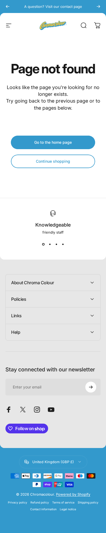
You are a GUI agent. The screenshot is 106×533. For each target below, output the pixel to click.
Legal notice (68, 509)
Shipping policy (88, 502)
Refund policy (39, 502)
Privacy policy (17, 502)
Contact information (43, 509)
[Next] (98, 6)
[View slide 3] (56, 244)
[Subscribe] (90, 387)
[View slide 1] (43, 244)
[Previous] (8, 6)
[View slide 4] (63, 244)
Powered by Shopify (73, 494)
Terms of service (63, 502)
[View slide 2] (49, 244)
